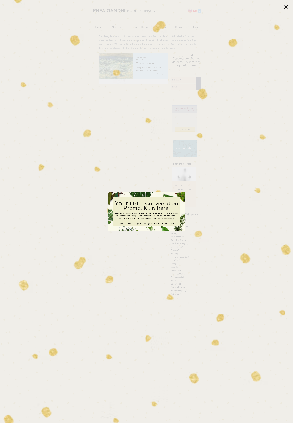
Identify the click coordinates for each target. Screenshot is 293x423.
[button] (286, 7)
